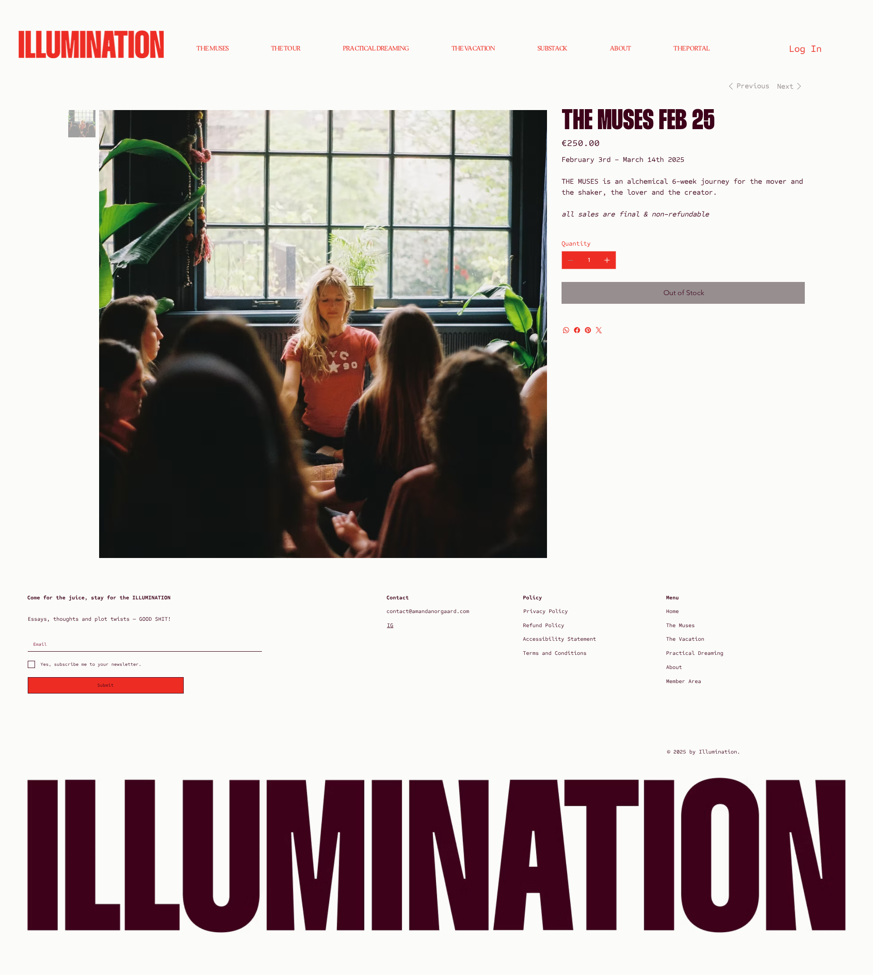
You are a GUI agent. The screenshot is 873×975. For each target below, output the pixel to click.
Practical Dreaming (694, 653)
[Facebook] (577, 330)
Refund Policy (543, 625)
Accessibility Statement (559, 639)
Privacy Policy (545, 611)
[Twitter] (598, 330)
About (674, 667)
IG (390, 625)
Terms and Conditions (555, 653)
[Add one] (607, 260)
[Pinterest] (587, 330)
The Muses (680, 625)
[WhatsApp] (566, 330)
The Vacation (685, 639)
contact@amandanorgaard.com (427, 611)
